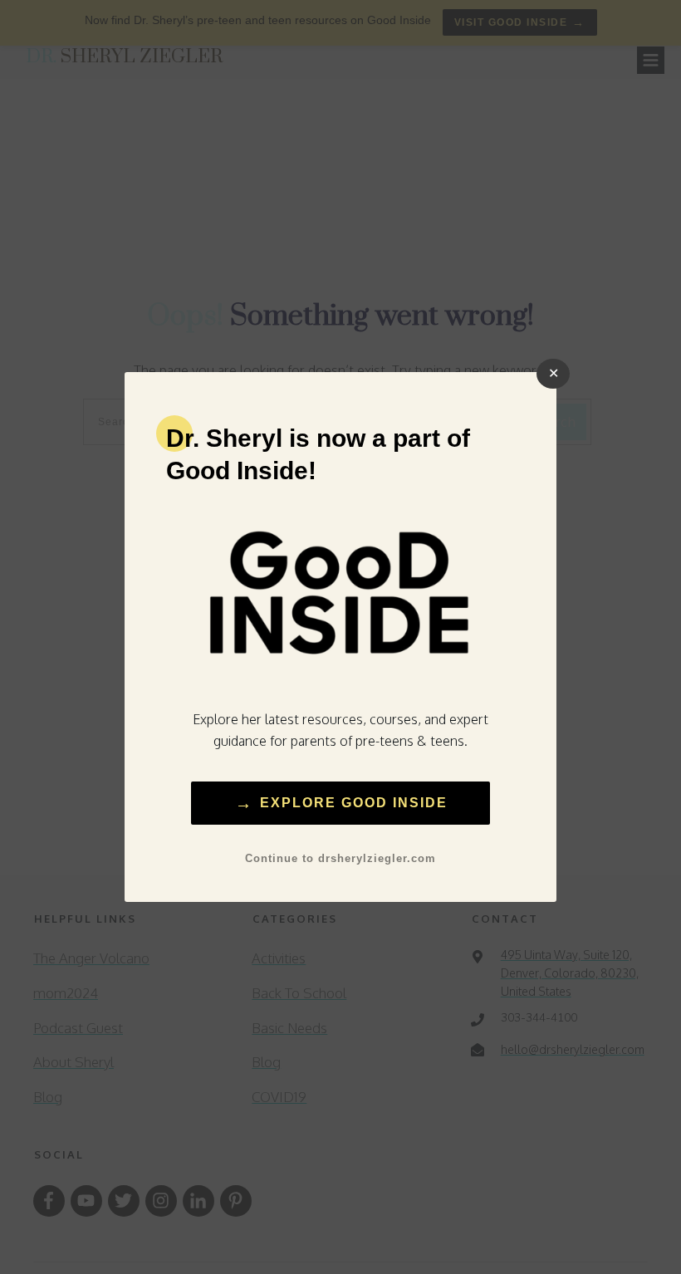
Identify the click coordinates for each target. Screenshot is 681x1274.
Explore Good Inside (340, 803)
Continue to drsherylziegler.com (340, 858)
